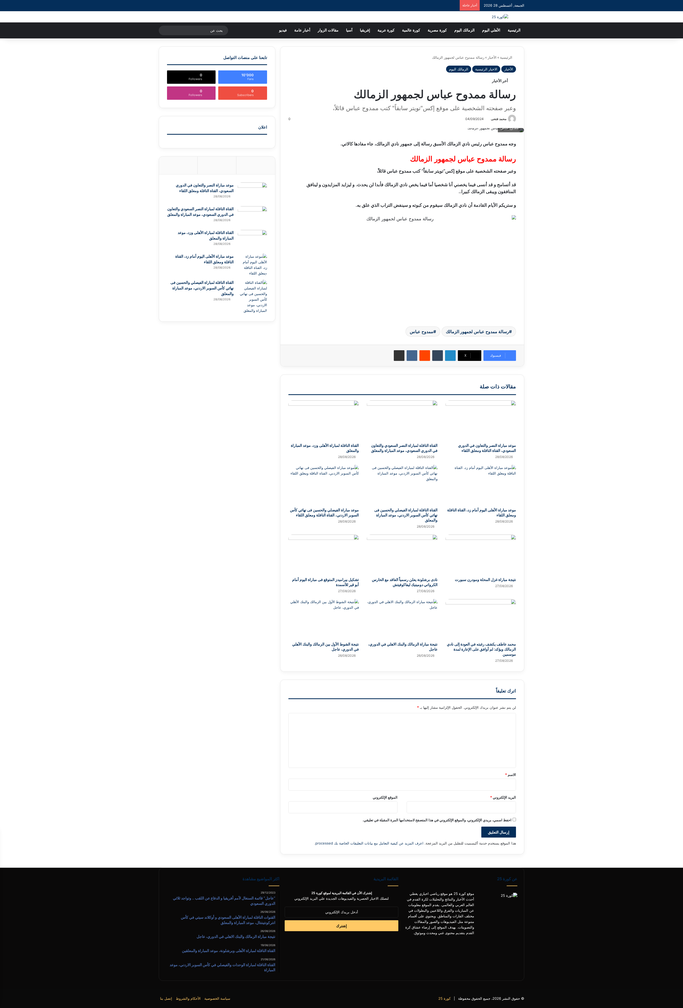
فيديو (283, 30)
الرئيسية (514, 30)
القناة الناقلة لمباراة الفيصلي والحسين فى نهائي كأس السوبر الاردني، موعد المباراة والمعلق (406, 515)
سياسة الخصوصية (217, 998)
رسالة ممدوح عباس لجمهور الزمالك (477, 331)
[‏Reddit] (424, 355)
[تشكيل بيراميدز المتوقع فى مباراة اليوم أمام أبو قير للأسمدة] (323, 554)
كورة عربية (386, 30)
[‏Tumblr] (437, 355)
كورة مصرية (437, 30)
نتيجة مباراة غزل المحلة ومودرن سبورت (485, 579)
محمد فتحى (498, 119)
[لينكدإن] (450, 355)
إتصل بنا (166, 998)
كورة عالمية (411, 30)
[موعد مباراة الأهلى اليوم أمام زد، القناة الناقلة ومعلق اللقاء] (481, 485)
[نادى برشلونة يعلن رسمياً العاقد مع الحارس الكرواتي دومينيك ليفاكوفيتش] (402, 554)
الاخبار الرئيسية (486, 69)
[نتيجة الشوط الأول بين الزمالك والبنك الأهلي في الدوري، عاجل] (323, 619)
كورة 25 (444, 998)
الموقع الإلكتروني (385, 797)
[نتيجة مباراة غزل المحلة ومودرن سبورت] (481, 554)
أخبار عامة (302, 30)
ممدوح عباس (421, 331)
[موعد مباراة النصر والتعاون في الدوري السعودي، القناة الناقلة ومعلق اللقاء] (481, 420)
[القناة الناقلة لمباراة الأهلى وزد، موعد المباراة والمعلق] (323, 420)
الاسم (510, 774)
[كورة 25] (500, 17)
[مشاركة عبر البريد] (399, 355)
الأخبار (492, 57)
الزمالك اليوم (464, 30)
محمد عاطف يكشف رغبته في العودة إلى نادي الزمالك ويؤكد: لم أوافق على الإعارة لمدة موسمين (481, 649)
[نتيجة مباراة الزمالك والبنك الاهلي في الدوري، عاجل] (402, 619)
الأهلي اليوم (491, 30)
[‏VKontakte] (412, 355)
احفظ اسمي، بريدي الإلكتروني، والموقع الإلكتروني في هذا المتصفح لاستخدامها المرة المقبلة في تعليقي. (437, 820)
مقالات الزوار (328, 30)
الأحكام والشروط (188, 998)
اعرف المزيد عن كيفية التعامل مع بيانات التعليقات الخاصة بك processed (369, 843)
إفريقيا (365, 30)
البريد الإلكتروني (503, 797)
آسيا (349, 30)
